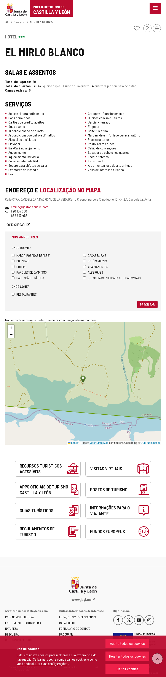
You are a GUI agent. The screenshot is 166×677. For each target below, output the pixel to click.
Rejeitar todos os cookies (127, 656)
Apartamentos (98, 267)
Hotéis (21, 267)
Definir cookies (127, 668)
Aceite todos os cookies (127, 643)
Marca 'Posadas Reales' (33, 255)
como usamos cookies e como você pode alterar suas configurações (57, 661)
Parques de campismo (31, 272)
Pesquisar (147, 304)
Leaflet (74, 442)
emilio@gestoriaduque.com (29, 207)
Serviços (19, 22)
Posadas (22, 261)
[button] (11, 328)
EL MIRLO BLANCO (41, 22)
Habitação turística (30, 278)
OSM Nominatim (150, 442)
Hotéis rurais (97, 261)
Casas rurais (97, 255)
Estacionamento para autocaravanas (114, 278)
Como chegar (15, 224)
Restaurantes (26, 294)
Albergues (95, 272)
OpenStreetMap (99, 442)
